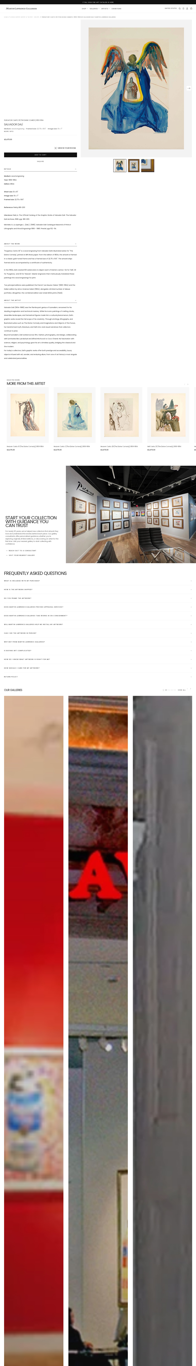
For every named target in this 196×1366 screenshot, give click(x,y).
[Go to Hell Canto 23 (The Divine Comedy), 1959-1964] (168, 415)
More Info (9, 131)
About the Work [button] (12, 244)
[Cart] (191, 9)
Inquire (40, 161)
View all (182, 690)
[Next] (187, 384)
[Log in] (187, 9)
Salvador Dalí (13, 124)
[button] (171, 8)
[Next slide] (190, 688)
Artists (104, 9)
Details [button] (7, 169)
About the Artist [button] (12, 300)
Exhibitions (116, 9)
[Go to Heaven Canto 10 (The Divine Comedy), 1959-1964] (28, 415)
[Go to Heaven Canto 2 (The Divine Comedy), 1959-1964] (75, 415)
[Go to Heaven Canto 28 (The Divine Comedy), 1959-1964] (121, 415)
